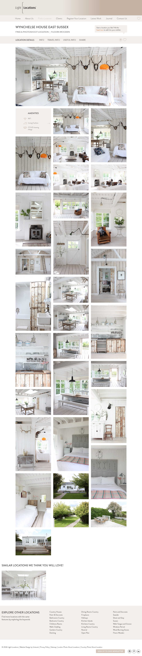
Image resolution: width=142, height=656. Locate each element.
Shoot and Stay (118, 617)
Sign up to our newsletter (110, 651)
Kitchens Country (88, 623)
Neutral (84, 629)
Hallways (84, 617)
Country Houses (55, 611)
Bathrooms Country (56, 617)
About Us (29, 18)
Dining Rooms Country (89, 611)
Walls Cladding (54, 626)
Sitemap (53, 647)
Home (18, 18)
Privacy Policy (44, 647)
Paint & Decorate (56, 614)
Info (41, 39)
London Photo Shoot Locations (68, 647)
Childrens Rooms (55, 623)
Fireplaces (85, 614)
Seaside (116, 614)
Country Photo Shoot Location (91, 647)
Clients (59, 18)
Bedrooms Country (56, 620)
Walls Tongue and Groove (122, 623)
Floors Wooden (60, 32)
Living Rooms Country (89, 626)
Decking (52, 632)
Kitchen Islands (87, 620)
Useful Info (69, 39)
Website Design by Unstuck (29, 647)
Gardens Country (55, 629)
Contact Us (122, 18)
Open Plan (85, 632)
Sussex (115, 620)
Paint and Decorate (120, 611)
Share (82, 39)
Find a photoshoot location (32, 32)
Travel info (53, 39)
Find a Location (44, 18)
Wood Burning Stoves (121, 629)
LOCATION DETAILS (25, 40)
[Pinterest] (120, 39)
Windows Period (119, 626)
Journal (109, 18)
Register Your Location (76, 18)
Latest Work (96, 18)
